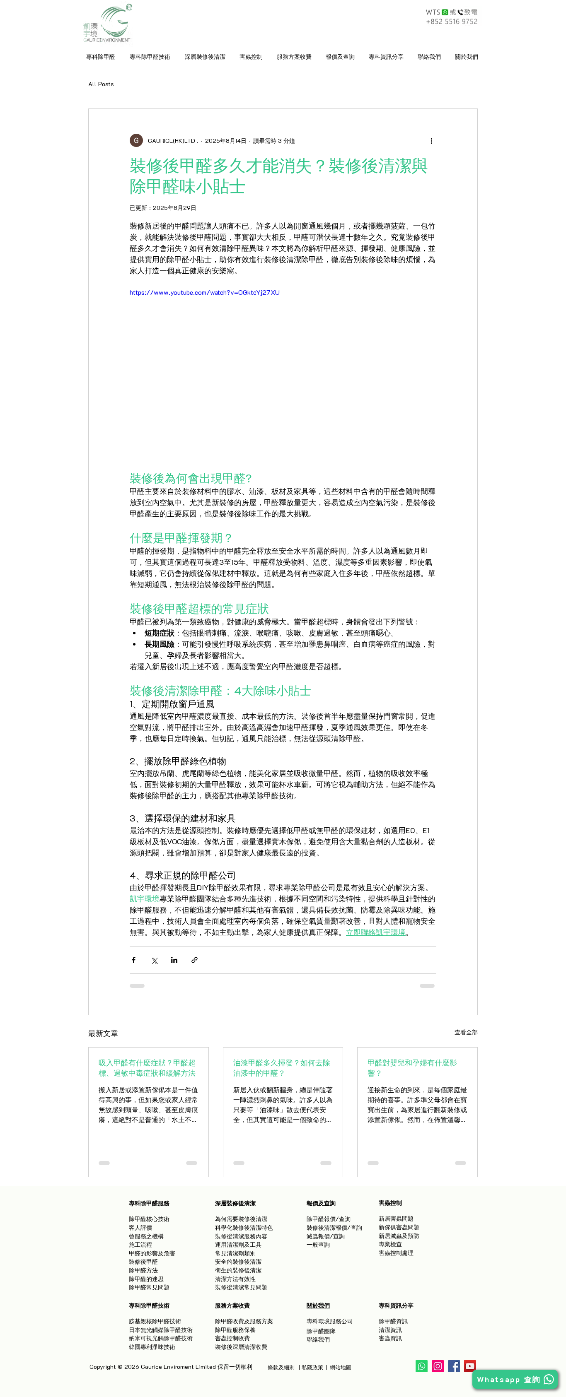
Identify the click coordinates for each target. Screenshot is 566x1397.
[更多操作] (431, 140)
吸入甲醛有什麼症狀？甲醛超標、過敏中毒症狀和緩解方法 (147, 1067)
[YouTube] (470, 1366)
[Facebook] (454, 1366)
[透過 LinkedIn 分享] (174, 960)
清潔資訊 (390, 1330)
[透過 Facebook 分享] (134, 960)
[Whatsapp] (422, 1366)
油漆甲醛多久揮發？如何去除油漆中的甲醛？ (281, 1067)
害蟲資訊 (390, 1338)
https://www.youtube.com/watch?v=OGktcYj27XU (205, 292)
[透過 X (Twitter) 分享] (154, 960)
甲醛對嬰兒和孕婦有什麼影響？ (412, 1067)
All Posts (101, 83)
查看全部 (466, 1032)
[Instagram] (438, 1366)
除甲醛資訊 (393, 1321)
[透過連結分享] (194, 960)
